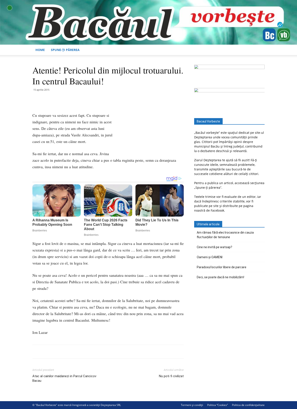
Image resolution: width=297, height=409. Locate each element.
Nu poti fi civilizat (171, 376)
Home (40, 50)
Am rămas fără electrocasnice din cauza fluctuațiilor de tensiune (225, 235)
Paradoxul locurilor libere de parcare (221, 267)
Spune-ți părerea (65, 50)
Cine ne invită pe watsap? (214, 247)
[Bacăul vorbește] (148, 22)
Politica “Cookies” (217, 405)
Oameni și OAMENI (209, 257)
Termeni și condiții (192, 405)
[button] (259, 50)
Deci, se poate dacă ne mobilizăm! (220, 277)
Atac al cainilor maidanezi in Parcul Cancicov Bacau (64, 378)
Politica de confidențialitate (248, 405)
